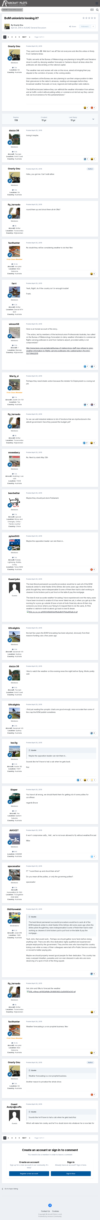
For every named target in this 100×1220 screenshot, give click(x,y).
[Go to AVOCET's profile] (14, 838)
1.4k (15, 557)
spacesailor (14, 866)
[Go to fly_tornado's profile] (14, 213)
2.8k (15, 649)
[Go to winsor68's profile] (14, 332)
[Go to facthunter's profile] (14, 251)
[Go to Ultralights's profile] (14, 636)
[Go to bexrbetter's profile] (14, 501)
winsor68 (14, 324)
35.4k (15, 264)
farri (14, 283)
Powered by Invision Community (50, 1216)
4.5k (15, 887)
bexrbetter (14, 493)
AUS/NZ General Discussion (35, 28)
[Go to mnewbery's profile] (14, 461)
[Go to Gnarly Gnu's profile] (7, 26)
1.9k (15, 68)
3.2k (15, 764)
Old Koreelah (14, 909)
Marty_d (14, 376)
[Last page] (29, 37)
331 (15, 811)
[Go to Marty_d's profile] (14, 384)
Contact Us (45, 1211)
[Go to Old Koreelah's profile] (14, 917)
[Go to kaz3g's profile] (14, 751)
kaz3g (14, 742)
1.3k (15, 474)
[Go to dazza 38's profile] (14, 139)
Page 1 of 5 (39, 37)
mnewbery (14, 452)
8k (15, 226)
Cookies (55, 1211)
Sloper (14, 789)
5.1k (15, 397)
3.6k (15, 345)
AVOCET (14, 830)
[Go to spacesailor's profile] (14, 874)
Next (24, 37)
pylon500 (14, 536)
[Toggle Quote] (30, 750)
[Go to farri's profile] (14, 292)
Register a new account (29, 1174)
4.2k (15, 305)
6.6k (15, 152)
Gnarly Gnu (18, 25)
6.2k (15, 930)
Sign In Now (70, 1174)
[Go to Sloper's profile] (14, 798)
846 (15, 852)
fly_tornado (14, 204)
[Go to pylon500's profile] (14, 544)
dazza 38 (14, 130)
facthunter (14, 243)
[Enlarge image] (52, 612)
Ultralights (14, 628)
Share (73, 26)
